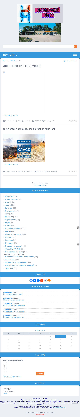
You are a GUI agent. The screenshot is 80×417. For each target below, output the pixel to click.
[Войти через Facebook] (38, 280)
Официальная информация (16, 262)
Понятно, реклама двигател (14, 306)
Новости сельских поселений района (19, 257)
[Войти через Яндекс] (41, 280)
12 (8, 342)
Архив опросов (16, 376)
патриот (5, 393)
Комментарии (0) (49, 121)
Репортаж (9, 240)
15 (40, 342)
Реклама (8, 231)
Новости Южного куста (14, 252)
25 (71, 346)
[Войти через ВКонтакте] (34, 280)
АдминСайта (27, 121)
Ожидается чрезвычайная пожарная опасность (29, 129)
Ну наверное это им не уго (13, 317)
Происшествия (9, 121)
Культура (8, 208)
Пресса (8, 225)
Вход (44, 185)
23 (50, 346)
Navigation (10, 55)
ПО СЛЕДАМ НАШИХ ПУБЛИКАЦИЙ (19, 265)
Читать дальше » (11, 115)
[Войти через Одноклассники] (49, 280)
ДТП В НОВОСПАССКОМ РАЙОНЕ (22, 66)
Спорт (7, 202)
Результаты (6, 376)
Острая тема (10, 259)
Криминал (9, 217)
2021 (11, 61)
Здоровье (9, 268)
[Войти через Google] (45, 280)
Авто (7, 214)
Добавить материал (70, 61)
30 (50, 349)
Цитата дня (9, 243)
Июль (16, 61)
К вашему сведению (13, 228)
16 (50, 342)
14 (29, 342)
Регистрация (38, 185)
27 (19, 349)
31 (60, 349)
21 (29, 346)
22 (40, 346)
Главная (5, 61)
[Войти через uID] (31, 280)
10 (60, 339)
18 (71, 342)
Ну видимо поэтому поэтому (14, 311)
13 (19, 342)
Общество (9, 196)
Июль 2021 (40, 330)
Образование (10, 220)
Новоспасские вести (13, 234)
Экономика (9, 211)
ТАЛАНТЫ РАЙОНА (13, 249)
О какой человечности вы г (13, 300)
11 (71, 339)
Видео (7, 223)
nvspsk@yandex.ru (59, 407)
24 (60, 346)
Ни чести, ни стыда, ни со (13, 294)
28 (29, 349)
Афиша (8, 205)
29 (40, 349)
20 (19, 346)
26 (8, 349)
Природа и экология (11, 171)
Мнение (8, 237)
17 (60, 342)
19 (8, 346)
